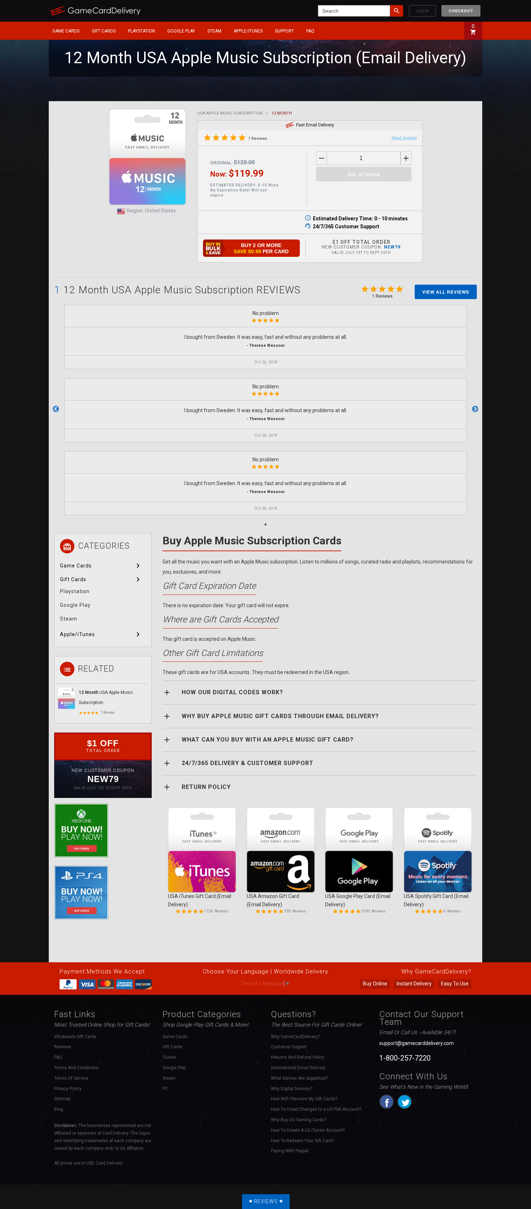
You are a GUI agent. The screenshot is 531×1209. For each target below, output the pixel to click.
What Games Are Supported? (299, 1078)
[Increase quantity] (406, 158)
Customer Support (289, 1046)
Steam (214, 31)
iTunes (169, 1057)
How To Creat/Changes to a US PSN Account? (316, 1109)
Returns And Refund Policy (297, 1057)
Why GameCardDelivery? (295, 1036)
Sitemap (62, 1098)
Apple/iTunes (248, 31)
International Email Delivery (298, 1067)
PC (165, 1088)
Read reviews (404, 137)
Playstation (141, 31)
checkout (461, 11)
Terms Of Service (71, 1078)
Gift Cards (104, 31)
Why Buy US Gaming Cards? (298, 1119)
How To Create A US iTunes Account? (308, 1130)
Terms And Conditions (76, 1067)
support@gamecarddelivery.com (416, 1043)
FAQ (310, 31)
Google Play (181, 31)
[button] (67, 31)
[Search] (396, 11)
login (422, 11)
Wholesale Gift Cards (75, 1036)
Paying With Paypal (289, 1150)
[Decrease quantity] (321, 158)
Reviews (62, 1046)
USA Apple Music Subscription (230, 113)
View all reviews (445, 292)
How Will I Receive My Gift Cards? (304, 1098)
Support (284, 31)
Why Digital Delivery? (291, 1088)
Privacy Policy (68, 1088)
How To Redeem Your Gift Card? (302, 1140)
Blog (58, 1109)
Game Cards (65, 31)
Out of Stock (363, 174)
